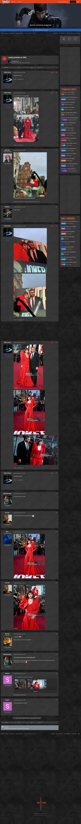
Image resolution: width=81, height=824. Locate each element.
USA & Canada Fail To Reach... (68, 158)
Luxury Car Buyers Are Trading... (69, 153)
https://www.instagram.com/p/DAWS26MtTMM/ (24, 657)
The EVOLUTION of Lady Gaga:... (69, 138)
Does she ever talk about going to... (69, 163)
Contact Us (44, 813)
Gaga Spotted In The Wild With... (69, 122)
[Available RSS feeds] (78, 734)
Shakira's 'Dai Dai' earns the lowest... (70, 117)
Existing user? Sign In (63, 1)
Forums (13, 1)
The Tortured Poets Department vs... (69, 97)
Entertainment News (70, 94)
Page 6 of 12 (39, 67)
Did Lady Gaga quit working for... (69, 148)
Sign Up (73, 1)
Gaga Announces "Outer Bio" (68, 102)
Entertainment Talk (71, 99)
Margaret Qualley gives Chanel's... (69, 112)
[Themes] (77, 1)
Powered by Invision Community (40, 815)
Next (32, 67)
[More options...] (56, 72)
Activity (19, 1)
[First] (2, 67)
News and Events (26, 62)
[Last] (35, 67)
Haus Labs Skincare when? (67, 128)
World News (69, 145)
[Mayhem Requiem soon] (40, 16)
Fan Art (69, 140)
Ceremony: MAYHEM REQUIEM (68, 133)
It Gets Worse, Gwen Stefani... (68, 92)
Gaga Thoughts (70, 130)
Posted (19, 72)
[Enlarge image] (26, 119)
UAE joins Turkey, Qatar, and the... (69, 143)
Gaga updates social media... (68, 107)
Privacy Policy (37, 813)
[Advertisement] (30, 45)
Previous (6, 67)
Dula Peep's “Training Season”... (68, 168)
